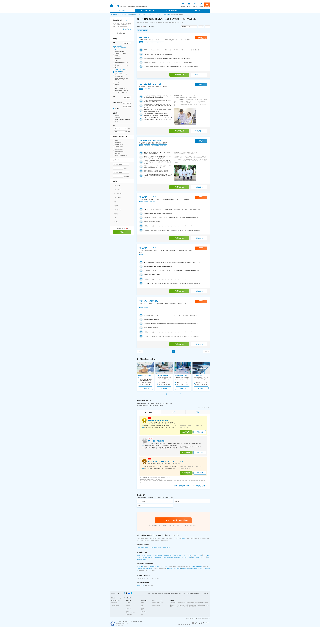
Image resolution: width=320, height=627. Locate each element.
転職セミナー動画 (156, 605)
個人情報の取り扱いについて (122, 623)
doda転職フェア (155, 603)
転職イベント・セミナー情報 (158, 602)
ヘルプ (207, 593)
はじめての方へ (114, 602)
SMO (116, 82)
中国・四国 (143, 611)
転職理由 (191, 605)
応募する (201, 84)
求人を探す (122, 10)
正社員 (140, 505)
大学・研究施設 (167, 14)
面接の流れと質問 (183, 603)
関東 (142, 605)
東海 (142, 606)
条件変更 (128, 20)
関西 (142, 609)
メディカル (128, 605)
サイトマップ (202, 593)
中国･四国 (130, 14)
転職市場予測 (175, 606)
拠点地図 (193, 618)
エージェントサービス (115, 605)
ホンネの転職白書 (182, 606)
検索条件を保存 (122, 33)
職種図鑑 (189, 606)
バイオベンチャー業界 (120, 69)
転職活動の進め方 (173, 602)
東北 (142, 603)
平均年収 (182, 605)
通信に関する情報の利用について (159, 593)
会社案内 (188, 618)
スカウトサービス (115, 606)
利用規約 (149, 593)
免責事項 (197, 593)
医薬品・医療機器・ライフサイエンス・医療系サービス (150, 14)
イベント (197, 10)
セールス (128, 606)
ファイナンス (129, 608)
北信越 (142, 608)
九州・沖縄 (143, 612)
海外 (142, 614)
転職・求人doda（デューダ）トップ (118, 14)
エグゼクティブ (129, 611)
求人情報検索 (114, 603)
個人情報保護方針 (119, 625)
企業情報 (194, 606)
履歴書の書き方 (181, 602)
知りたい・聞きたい (172, 10)
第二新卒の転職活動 (204, 603)
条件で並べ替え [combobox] (186, 26)
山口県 (134, 14)
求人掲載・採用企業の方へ (203, 618)
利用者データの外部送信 (188, 593)
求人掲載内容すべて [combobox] (119, 164)
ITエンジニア (129, 602)
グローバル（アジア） (130, 612)
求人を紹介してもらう (147, 10)
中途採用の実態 (201, 605)
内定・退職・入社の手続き (193, 603)
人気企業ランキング (175, 605)
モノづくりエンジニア (130, 603)
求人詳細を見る (179, 74)
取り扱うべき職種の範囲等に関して (174, 593)
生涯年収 (186, 605)
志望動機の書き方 (198, 602)
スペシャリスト (129, 609)
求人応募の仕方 (176, 603)
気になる (200, 74)
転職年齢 (196, 605)
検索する (122, 232)
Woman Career (129, 614)
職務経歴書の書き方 (190, 602)
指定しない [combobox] (118, 128)
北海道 (142, 602)
